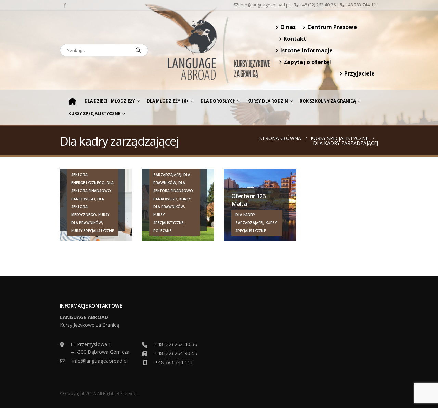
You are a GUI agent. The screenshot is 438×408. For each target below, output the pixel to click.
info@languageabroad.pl (265, 5)
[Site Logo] (219, 50)
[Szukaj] (138, 50)
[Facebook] (65, 5)
